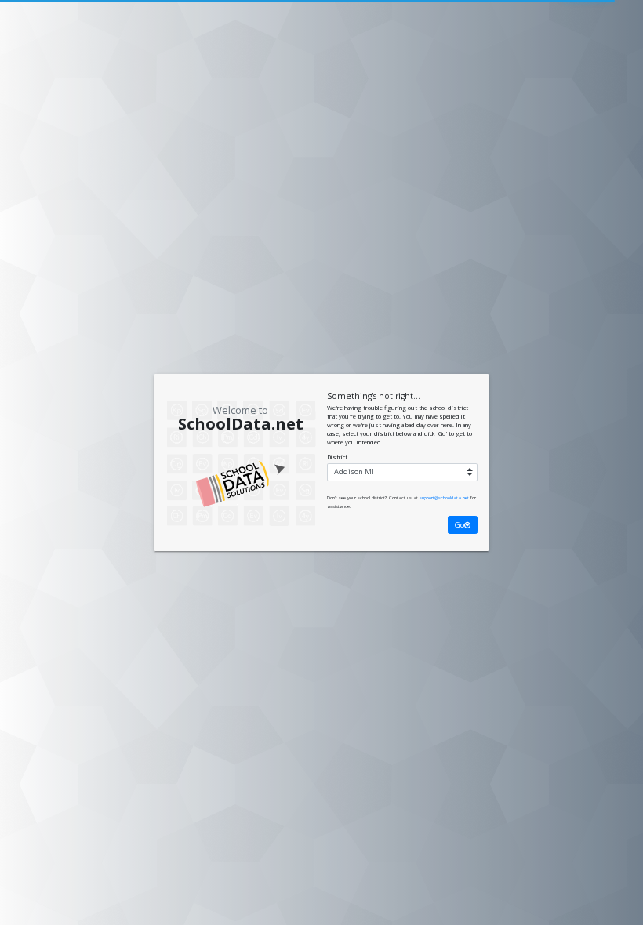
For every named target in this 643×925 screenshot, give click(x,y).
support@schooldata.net (444, 498)
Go (459, 525)
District (337, 457)
